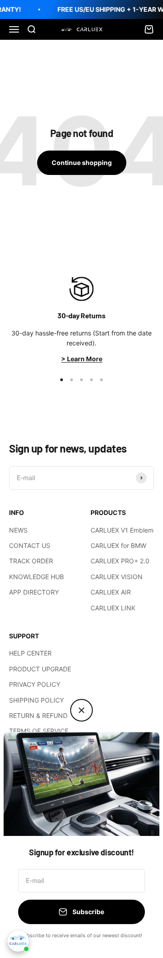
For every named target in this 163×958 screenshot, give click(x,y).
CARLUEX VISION (117, 576)
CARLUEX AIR (111, 592)
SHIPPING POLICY (36, 700)
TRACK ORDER (31, 561)
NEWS (18, 530)
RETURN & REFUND (38, 715)
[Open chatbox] (18, 941)
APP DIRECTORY (34, 592)
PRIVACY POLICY (34, 684)
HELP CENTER (30, 653)
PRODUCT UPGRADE (40, 669)
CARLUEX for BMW (118, 545)
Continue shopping (82, 162)
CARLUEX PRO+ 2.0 (120, 561)
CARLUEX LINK (113, 608)
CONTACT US (29, 545)
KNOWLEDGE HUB (36, 576)
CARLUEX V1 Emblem (122, 530)
